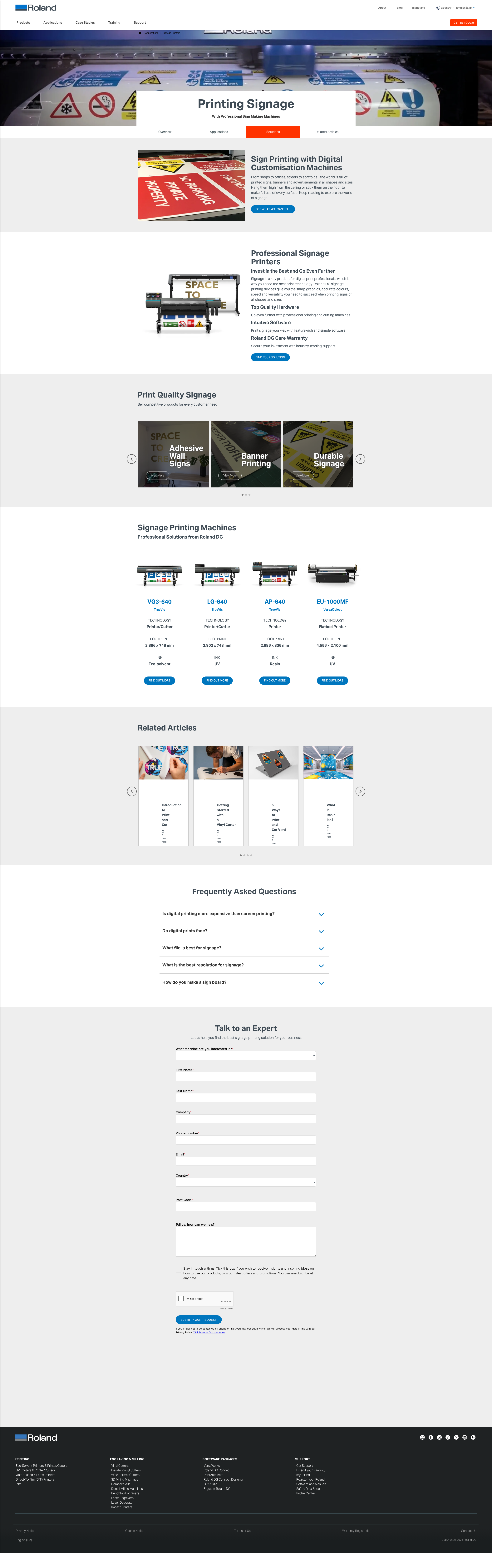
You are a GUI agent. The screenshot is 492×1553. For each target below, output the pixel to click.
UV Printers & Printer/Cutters (35, 1470)
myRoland (303, 1475)
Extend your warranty (310, 1470)
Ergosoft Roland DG (217, 1489)
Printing (22, 1459)
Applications (151, 33)
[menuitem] (25, 23)
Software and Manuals (311, 1484)
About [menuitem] (382, 7)
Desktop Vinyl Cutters (126, 1470)
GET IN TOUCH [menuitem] (464, 22)
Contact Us (468, 1531)
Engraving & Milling (127, 1459)
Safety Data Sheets (309, 1489)
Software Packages (220, 1459)
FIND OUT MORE (159, 680)
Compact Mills (120, 1484)
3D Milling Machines (124, 1479)
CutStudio (210, 1484)
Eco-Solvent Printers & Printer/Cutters (41, 1466)
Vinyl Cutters (120, 1466)
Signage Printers (171, 33)
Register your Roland (310, 1479)
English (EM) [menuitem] (464, 7)
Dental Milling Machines (127, 1489)
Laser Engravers (122, 1498)
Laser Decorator (122, 1503)
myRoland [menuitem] (418, 7)
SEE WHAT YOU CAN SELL (273, 209)
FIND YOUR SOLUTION (270, 357)
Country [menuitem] (446, 7)
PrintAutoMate (213, 1475)
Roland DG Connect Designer (224, 1479)
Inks (18, 1484)
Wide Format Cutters (125, 1475)
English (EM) (24, 1540)
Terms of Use (243, 1531)
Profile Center (305, 1493)
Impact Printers (121, 1507)
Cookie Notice (134, 1531)
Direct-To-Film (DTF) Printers (35, 1479)
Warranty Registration (356, 1531)
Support (302, 1459)
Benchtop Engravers (125, 1493)
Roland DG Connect (217, 1470)
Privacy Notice (25, 1531)
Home (140, 33)
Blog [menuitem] (400, 7)
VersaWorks (212, 1466)
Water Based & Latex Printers (35, 1475)
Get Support (304, 1466)
